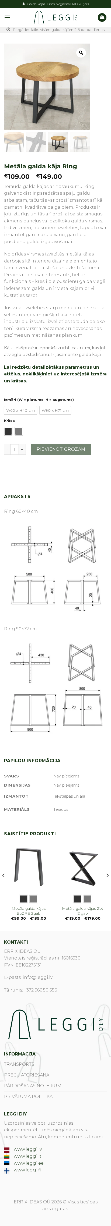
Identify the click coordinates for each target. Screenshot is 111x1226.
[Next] (107, 886)
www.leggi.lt (27, 1156)
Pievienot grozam (61, 449)
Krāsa (9, 421)
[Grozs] (102, 17)
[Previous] (3, 886)
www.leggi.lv (28, 1149)
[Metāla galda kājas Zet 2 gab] (82, 867)
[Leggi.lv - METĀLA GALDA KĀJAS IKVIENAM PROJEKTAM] (55, 17)
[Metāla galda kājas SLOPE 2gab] (28, 867)
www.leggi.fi (27, 1169)
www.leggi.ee (29, 1163)
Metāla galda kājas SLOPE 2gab (29, 910)
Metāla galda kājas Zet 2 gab (82, 910)
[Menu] (7, 17)
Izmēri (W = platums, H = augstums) (39, 400)
